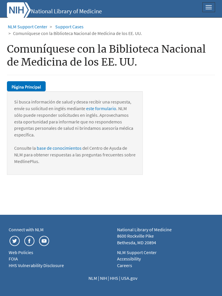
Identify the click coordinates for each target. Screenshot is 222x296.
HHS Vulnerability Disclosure (36, 265)
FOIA (13, 259)
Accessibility (129, 259)
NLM (93, 278)
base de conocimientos (59, 148)
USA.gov (129, 278)
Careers (124, 265)
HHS (114, 278)
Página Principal (26, 87)
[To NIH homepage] (19, 9)
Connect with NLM (26, 229)
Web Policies (21, 252)
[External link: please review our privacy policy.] (15, 240)
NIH (104, 278)
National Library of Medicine (66, 11)
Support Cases (69, 26)
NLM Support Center (27, 26)
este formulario (101, 108)
